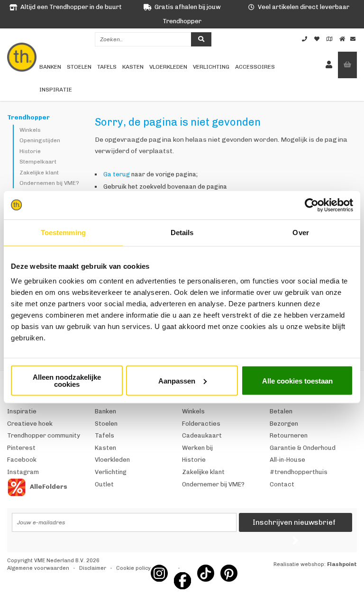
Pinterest (21, 447)
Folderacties (201, 423)
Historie (30, 151)
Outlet (104, 484)
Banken (50, 67)
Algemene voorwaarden (38, 568)
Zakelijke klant (39, 172)
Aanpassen (176, 380)
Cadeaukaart (202, 435)
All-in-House (287, 459)
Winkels (30, 130)
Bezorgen (284, 423)
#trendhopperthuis (299, 471)
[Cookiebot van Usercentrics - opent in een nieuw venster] (311, 205)
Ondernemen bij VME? (49, 183)
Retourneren (289, 435)
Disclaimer (92, 568)
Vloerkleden (168, 67)
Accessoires (255, 67)
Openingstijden (39, 140)
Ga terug (116, 174)
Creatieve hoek (30, 423)
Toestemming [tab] (63, 232)
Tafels (107, 67)
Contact (282, 484)
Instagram (23, 471)
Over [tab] (300, 232)
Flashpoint (342, 564)
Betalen (281, 411)
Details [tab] (182, 232)
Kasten (133, 67)
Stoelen (79, 67)
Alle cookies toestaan (297, 380)
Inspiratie (55, 89)
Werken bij (197, 447)
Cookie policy (133, 568)
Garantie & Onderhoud (303, 447)
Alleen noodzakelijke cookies (67, 380)
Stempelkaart (37, 161)
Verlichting (211, 67)
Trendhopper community (43, 435)
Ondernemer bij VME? (213, 484)
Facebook (21, 459)
